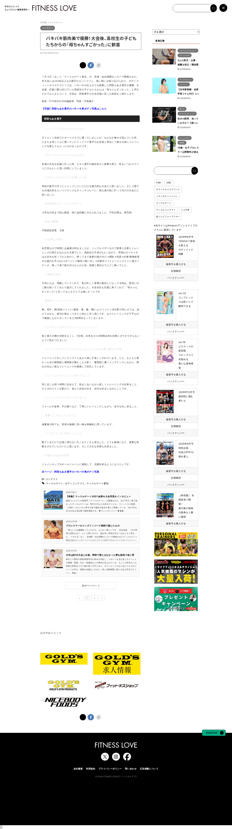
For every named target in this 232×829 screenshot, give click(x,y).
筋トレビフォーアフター (168, 216)
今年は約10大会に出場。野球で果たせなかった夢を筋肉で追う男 (100, 555)
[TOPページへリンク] (40, 8)
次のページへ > (91, 585)
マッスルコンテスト (166, 209)
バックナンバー (176, 277)
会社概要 (78, 768)
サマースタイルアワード (168, 189)
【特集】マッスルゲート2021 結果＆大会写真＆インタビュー (98, 496)
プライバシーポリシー (110, 768)
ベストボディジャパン (167, 196)
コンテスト (52, 479)
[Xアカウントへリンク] (105, 759)
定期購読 (176, 270)
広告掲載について (149, 768)
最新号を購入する (176, 264)
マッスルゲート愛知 (97, 483)
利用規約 (90, 768)
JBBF (169, 182)
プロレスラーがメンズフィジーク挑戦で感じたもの (93, 525)
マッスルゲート (54, 483)
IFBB (158, 182)
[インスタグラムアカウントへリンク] (116, 759)
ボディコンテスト (75, 483)
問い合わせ (131, 768)
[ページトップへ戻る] (214, 734)
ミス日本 (185, 209)
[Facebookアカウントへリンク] (127, 759)
